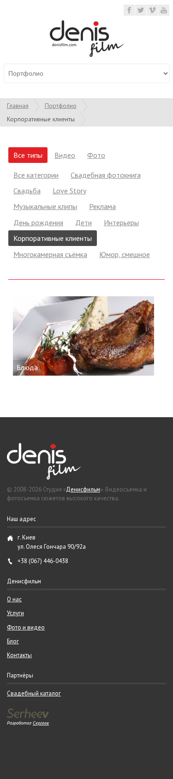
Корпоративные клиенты (52, 238)
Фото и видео (26, 627)
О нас (14, 599)
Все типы (27, 155)
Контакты (19, 655)
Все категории (36, 175)
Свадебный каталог (34, 693)
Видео (64, 155)
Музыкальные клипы (45, 206)
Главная (18, 106)
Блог (13, 641)
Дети (83, 222)
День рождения (38, 222)
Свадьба (27, 190)
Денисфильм (83, 489)
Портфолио (61, 106)
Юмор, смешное (124, 254)
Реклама (102, 206)
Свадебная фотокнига (106, 175)
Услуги (15, 613)
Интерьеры (121, 222)
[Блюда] (86, 336)
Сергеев (41, 722)
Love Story (69, 190)
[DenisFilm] (87, 54)
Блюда (27, 367)
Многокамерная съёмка (50, 254)
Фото (96, 155)
